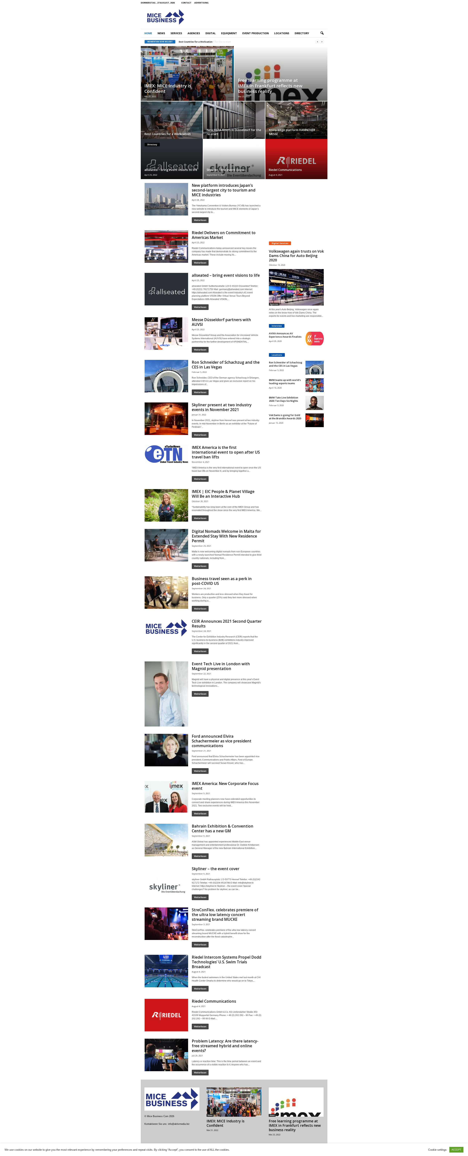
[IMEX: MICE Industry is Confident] (187, 77)
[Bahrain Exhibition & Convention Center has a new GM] (166, 840)
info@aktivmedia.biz (179, 1124)
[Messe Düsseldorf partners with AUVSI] (166, 333)
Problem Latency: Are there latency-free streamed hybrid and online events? (225, 1045)
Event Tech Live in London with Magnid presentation (221, 666)
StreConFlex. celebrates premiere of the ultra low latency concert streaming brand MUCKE (225, 914)
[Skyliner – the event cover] (234, 164)
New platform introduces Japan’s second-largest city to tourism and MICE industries (223, 190)
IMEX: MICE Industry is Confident (167, 88)
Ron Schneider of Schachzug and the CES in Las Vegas (226, 365)
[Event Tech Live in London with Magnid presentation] (166, 693)
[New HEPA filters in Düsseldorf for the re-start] (234, 121)
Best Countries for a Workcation (167, 134)
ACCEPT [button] (456, 1149)
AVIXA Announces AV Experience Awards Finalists (285, 335)
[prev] (317, 41)
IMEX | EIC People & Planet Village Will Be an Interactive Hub (223, 494)
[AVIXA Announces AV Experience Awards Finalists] (314, 338)
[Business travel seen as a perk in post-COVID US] (166, 592)
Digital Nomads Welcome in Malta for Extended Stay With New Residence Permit (226, 536)
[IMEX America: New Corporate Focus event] (166, 797)
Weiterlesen (200, 220)
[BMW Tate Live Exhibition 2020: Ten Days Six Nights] (314, 403)
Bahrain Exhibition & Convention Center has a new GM (222, 828)
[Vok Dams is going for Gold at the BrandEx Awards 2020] (314, 420)
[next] (322, 41)
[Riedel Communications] (296, 159)
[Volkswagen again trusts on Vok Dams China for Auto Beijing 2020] (296, 287)
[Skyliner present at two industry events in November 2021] (166, 418)
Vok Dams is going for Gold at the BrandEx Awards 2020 (285, 416)
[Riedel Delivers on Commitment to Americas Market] (166, 246)
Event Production (255, 33)
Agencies (194, 33)
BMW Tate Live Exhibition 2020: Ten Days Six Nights (283, 399)
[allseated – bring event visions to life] (172, 159)
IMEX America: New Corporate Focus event (225, 786)
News (161, 33)
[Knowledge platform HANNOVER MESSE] (296, 121)
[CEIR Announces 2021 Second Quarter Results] (166, 628)
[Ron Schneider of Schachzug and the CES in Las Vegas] (166, 376)
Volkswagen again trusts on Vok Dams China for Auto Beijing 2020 (296, 255)
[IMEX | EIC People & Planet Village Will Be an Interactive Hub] (166, 505)
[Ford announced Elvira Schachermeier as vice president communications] (166, 750)
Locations (281, 33)
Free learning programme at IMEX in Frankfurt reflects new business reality (270, 85)
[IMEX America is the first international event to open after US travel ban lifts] (166, 454)
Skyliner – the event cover (225, 170)
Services (176, 33)
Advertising (201, 2)
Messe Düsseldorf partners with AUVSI (221, 322)
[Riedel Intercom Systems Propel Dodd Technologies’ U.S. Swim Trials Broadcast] (166, 971)
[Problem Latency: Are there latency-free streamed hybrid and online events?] (166, 1055)
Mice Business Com (157, 1116)
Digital (210, 33)
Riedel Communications (285, 170)
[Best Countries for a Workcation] (172, 121)
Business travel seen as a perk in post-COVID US (222, 581)
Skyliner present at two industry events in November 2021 (222, 407)
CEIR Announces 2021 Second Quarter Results (227, 624)
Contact (186, 2)
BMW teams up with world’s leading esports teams (285, 381)
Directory (302, 33)
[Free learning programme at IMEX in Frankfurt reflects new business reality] (296, 1102)
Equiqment (229, 33)
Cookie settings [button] (437, 1149)
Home (148, 33)
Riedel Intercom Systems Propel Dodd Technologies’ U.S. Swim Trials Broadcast (226, 962)
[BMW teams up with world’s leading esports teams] (314, 385)
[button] (322, 33)
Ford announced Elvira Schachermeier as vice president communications (221, 741)
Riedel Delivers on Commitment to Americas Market (224, 235)
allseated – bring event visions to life (170, 170)
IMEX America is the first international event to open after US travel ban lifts (226, 452)
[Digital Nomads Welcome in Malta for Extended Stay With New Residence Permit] (166, 545)
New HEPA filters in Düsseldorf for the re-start (203, 41)
